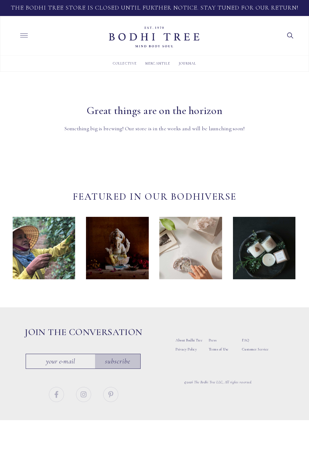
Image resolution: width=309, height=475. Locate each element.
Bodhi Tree (154, 37)
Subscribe (117, 361)
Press (213, 340)
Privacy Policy (186, 349)
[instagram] (84, 393)
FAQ (245, 340)
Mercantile (157, 63)
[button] (290, 35)
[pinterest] (110, 393)
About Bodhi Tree (189, 340)
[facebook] (57, 393)
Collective (125, 63)
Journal (187, 63)
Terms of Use (219, 349)
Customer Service (255, 349)
